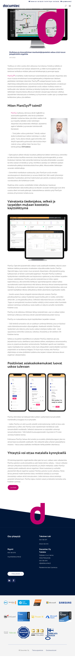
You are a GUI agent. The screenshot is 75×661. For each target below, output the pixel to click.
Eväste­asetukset (51, 650)
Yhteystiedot (15, 574)
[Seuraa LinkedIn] (9, 580)
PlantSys (14, 113)
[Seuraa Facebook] (13, 580)
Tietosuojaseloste (37, 650)
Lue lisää (13, 487)
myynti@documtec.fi (66, 1)
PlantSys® (11, 76)
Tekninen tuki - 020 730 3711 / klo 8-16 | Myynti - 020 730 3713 (44, 1)
